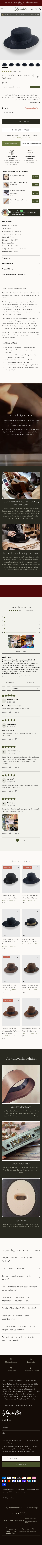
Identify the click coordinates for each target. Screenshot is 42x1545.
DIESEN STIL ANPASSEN (21, 130)
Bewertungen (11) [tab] (11, 682)
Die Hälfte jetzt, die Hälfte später (31, 143)
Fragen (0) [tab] (30, 682)
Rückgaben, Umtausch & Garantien (14, 274)
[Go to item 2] (27, 641)
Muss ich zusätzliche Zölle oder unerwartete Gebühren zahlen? (15, 1299)
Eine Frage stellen (21, 652)
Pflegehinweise (7, 264)
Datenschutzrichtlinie (7, 1492)
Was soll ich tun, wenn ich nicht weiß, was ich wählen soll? (18, 1339)
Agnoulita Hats (10, 1498)
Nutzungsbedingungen (7, 1489)
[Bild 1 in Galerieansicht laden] (21, 36)
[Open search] (4, 689)
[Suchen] (6, 9)
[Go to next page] (28, 840)
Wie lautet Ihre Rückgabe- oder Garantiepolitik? (15, 1317)
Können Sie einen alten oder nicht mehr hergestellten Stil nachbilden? (19, 1328)
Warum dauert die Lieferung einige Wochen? (17, 1259)
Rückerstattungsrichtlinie (33, 1489)
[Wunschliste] (36, 9)
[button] (6, 71)
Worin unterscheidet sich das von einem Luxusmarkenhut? (19, 1288)
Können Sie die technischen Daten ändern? (17, 1278)
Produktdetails (7, 222)
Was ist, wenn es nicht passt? (14, 1268)
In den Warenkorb (21, 121)
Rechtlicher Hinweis (20, 1492)
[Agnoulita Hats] (20, 9)
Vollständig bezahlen (11, 143)
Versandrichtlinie (20, 1489)
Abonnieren (21, 1465)
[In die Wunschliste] (38, 77)
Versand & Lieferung (9, 269)
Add (36, 177)
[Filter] (9, 689)
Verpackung (6, 258)
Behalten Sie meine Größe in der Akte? (19, 1308)
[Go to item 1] (14, 641)
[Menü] (2, 9)
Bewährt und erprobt (21, 861)
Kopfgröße (5, 108)
